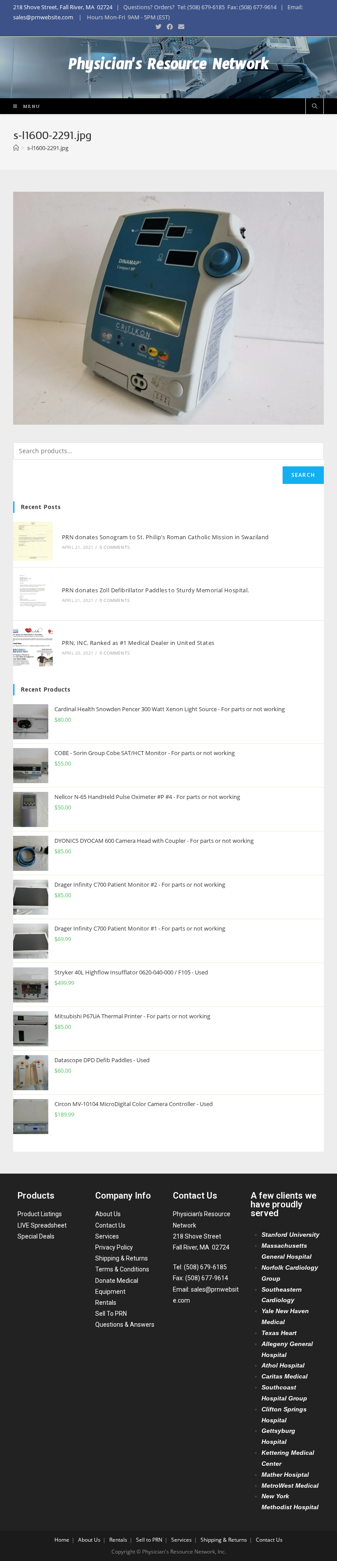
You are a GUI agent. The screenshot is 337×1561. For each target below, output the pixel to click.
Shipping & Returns (121, 1258)
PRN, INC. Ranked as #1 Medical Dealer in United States (138, 643)
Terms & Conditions (122, 1269)
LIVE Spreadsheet (42, 1225)
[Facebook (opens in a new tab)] (170, 27)
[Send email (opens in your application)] (180, 27)
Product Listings (40, 1213)
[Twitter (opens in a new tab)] (158, 27)
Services (107, 1236)
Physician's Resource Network (168, 67)
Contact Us (110, 1225)
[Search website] (314, 106)
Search (303, 475)
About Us (108, 1213)
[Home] (16, 148)
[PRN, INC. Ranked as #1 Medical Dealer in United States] (33, 647)
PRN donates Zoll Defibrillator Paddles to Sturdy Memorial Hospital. (155, 590)
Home (61, 1539)
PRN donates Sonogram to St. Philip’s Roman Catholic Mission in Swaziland (165, 537)
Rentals (105, 1302)
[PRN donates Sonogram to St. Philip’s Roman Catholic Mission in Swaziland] (33, 541)
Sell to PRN (149, 1539)
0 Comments (114, 547)
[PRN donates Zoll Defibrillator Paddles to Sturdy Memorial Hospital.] (33, 594)
